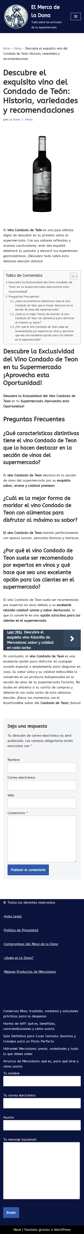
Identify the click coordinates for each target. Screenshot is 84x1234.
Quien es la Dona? (20, 958)
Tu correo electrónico (19, 1095)
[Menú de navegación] (76, 16)
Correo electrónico (21, 777)
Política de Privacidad (21, 930)
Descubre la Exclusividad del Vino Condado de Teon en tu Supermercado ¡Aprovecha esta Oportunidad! (40, 287)
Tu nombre (11, 1073)
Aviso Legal (13, 916)
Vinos (18, 48)
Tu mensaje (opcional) (19, 1139)
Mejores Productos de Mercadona (30, 972)
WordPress (62, 1230)
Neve (17, 1230)
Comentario (18, 813)
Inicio (6, 48)
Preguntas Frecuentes (24, 296)
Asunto (8, 1117)
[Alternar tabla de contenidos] (71, 276)
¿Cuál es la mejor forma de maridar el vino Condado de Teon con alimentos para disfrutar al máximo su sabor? (45, 318)
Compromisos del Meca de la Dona (31, 944)
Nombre (14, 760)
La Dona (14, 119)
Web (11, 795)
